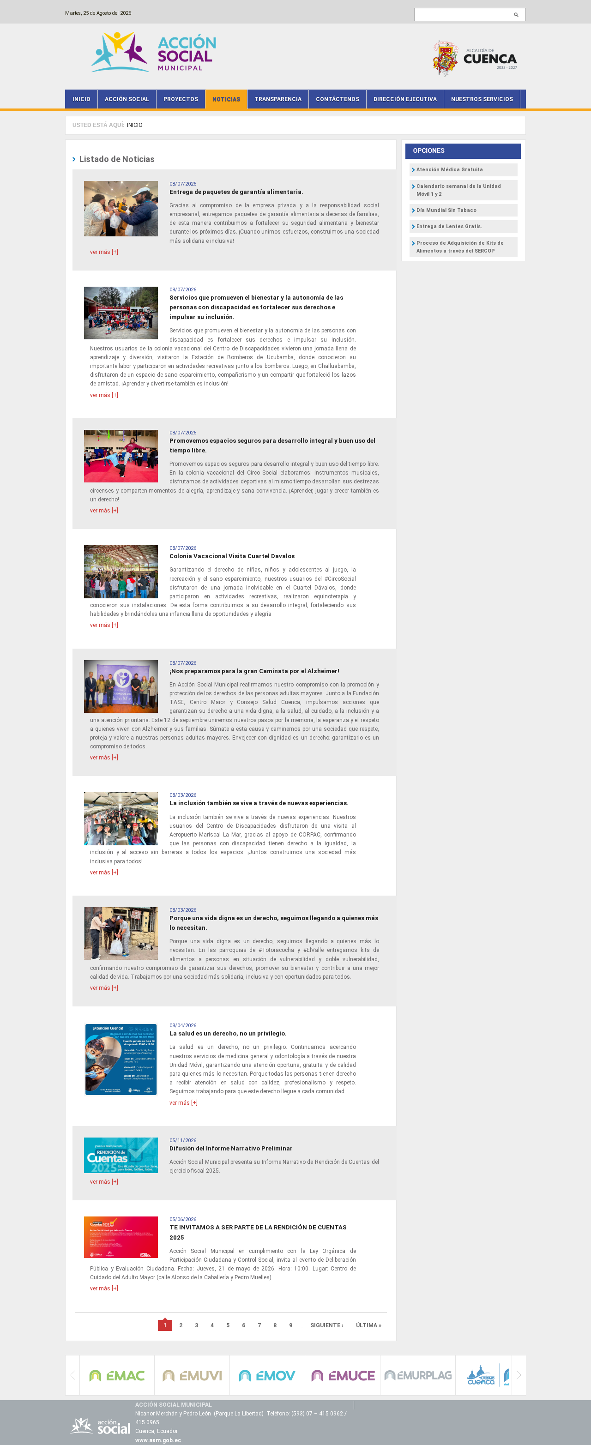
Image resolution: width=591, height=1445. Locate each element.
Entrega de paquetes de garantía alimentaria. (236, 191)
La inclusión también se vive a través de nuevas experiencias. (259, 803)
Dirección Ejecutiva (405, 99)
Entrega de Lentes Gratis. (449, 226)
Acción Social (127, 99)
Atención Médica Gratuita (449, 170)
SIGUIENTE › (327, 1325)
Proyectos (180, 99)
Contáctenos (337, 99)
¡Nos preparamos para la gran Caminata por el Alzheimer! (254, 671)
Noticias (226, 99)
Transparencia (278, 99)
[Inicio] (156, 51)
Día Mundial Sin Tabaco (446, 210)
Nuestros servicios (482, 99)
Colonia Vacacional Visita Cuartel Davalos (232, 556)
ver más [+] (104, 252)
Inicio (81, 99)
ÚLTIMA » (368, 1325)
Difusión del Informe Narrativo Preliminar (231, 1148)
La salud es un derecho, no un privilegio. (228, 1033)
